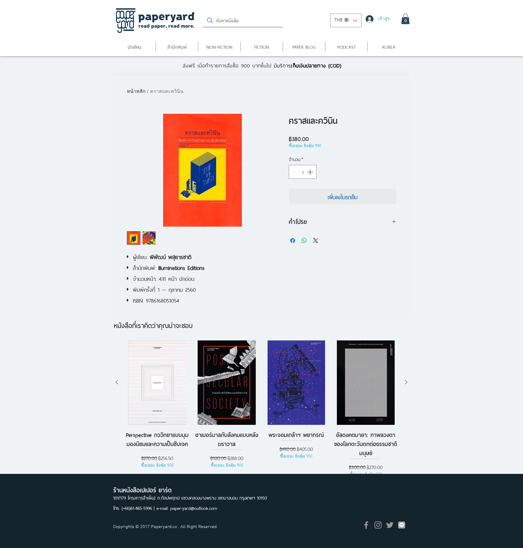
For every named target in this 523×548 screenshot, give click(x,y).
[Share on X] (315, 240)
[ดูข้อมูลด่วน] (157, 382)
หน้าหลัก (136, 92)
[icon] (401, 525)
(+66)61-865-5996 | (139, 508)
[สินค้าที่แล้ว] (116, 382)
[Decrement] (295, 172)
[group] (261, 409)
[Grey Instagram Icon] (378, 525)
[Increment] (310, 172)
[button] (345, 20)
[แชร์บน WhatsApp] (304, 240)
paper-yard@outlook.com (193, 508)
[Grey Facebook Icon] (366, 525)
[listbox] (345, 20)
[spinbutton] (302, 172)
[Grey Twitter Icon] (390, 525)
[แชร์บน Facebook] (292, 240)
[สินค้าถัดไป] (406, 382)
